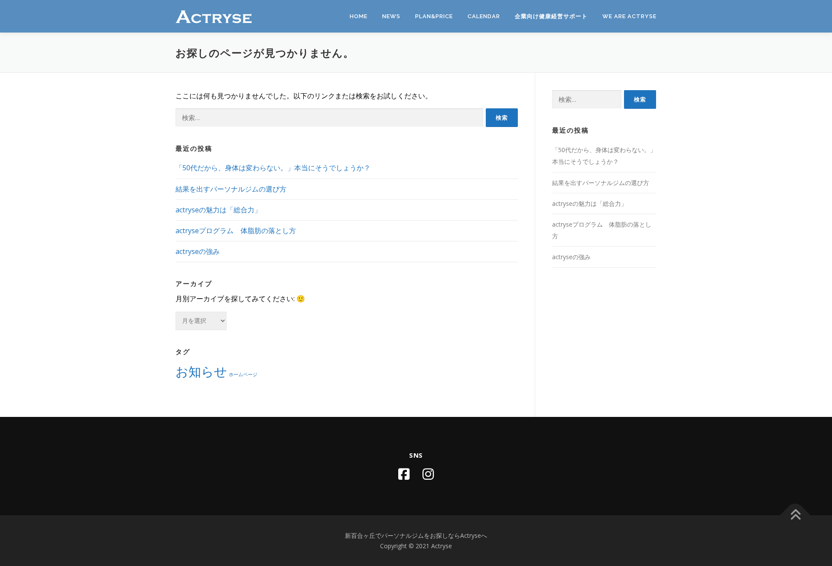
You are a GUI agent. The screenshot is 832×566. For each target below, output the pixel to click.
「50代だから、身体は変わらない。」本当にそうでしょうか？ (273, 167)
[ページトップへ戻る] (795, 515)
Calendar (484, 16)
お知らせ (201, 371)
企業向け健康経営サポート (551, 16)
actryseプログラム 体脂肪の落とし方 (236, 230)
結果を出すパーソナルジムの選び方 (231, 189)
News (391, 16)
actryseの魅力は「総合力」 (218, 210)
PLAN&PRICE (434, 16)
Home (358, 16)
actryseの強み (198, 251)
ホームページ (243, 374)
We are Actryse (629, 16)
